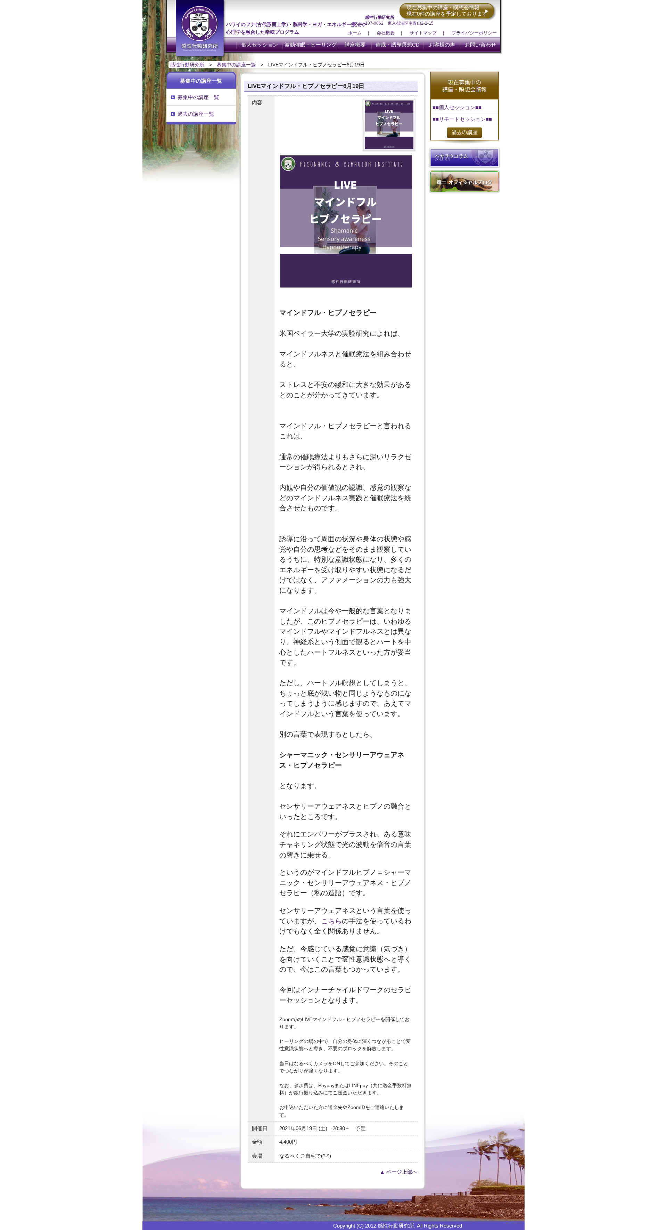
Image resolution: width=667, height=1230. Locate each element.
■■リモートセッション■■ (462, 119)
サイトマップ (423, 32)
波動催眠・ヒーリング (311, 45)
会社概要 (386, 32)
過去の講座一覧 (196, 114)
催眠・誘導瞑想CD (398, 45)
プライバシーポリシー (474, 32)
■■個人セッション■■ (457, 107)
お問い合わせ (480, 45)
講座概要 (355, 45)
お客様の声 (442, 45)
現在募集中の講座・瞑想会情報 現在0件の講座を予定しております (446, 11)
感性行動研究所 (187, 64)
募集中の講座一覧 (236, 64)
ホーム (355, 32)
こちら (331, 921)
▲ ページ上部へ (399, 1172)
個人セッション (259, 45)
